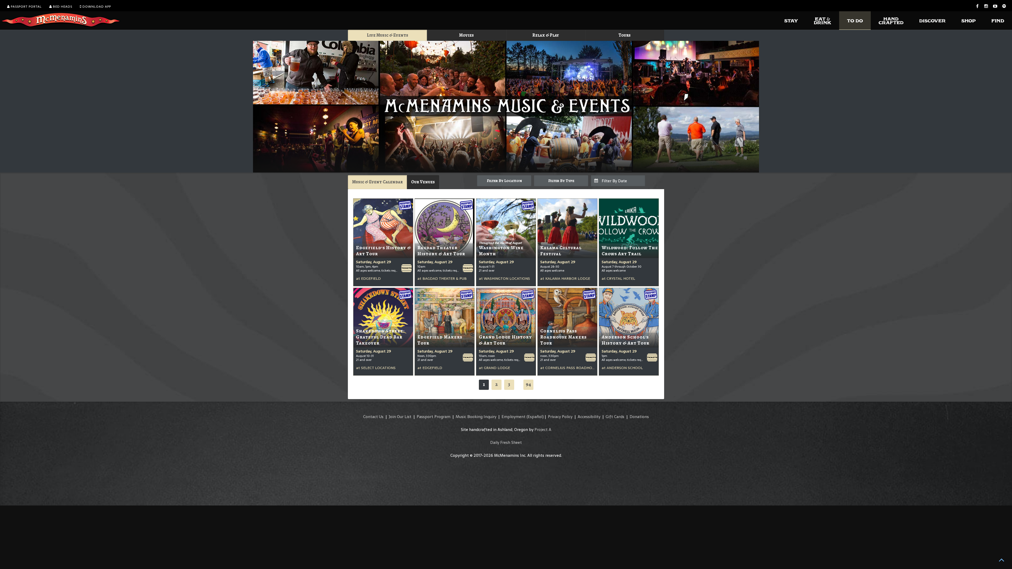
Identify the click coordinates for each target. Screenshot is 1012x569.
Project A (542, 429)
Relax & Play (545, 35)
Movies (466, 35)
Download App (96, 6)
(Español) (535, 416)
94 (528, 384)
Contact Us (373, 416)
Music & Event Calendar (377, 182)
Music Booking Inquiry (476, 416)
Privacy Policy (560, 416)
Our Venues (423, 182)
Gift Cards (615, 416)
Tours (625, 35)
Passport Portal (26, 6)
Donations (639, 416)
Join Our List (400, 416)
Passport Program (433, 416)
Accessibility (589, 416)
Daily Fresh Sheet (506, 442)
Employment (514, 416)
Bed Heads (62, 6)
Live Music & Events (387, 35)
